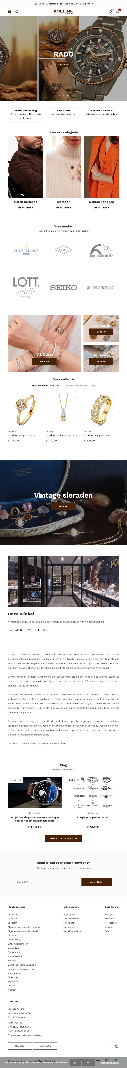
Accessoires (111, 923)
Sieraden (109, 918)
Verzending (13, 948)
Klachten (12, 990)
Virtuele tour (37, 630)
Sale (107, 931)
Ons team (12, 923)
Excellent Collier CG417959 (61, 435)
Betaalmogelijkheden (18, 944)
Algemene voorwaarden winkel (23, 931)
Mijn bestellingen (72, 918)
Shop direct (25, 207)
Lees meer (34, 827)
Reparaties (13, 981)
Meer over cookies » (110, 1062)
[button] (10, 11)
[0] (117, 11)
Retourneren (14, 952)
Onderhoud (13, 977)
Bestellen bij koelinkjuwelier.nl (22, 965)
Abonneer (96, 881)
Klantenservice (15, 956)
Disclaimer (13, 935)
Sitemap (12, 960)
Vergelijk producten (73, 931)
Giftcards (109, 927)
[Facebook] (110, 1046)
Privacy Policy (14, 939)
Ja (75, 1062)
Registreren (69, 914)
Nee (88, 1062)
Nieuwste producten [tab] (46, 385)
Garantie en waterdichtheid (21, 969)
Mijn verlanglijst (71, 927)
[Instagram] (116, 1046)
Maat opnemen (15, 973)
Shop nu (44, 361)
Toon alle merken (79, 230)
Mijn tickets (69, 923)
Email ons (45, 1046)
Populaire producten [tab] (80, 385)
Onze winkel (16, 630)
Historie (11, 985)
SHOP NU (63, 58)
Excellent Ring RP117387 (97, 435)
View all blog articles (63, 838)
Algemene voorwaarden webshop (24, 927)
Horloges (109, 914)
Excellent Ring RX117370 (21, 435)
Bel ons (19, 1046)
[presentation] (117, 412)
